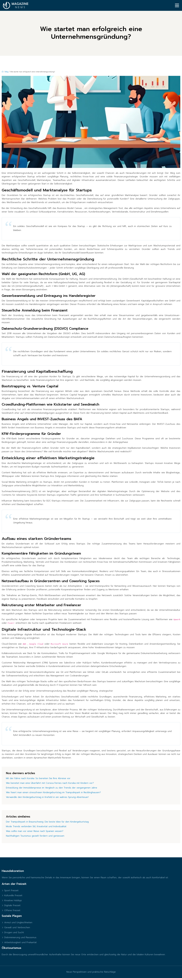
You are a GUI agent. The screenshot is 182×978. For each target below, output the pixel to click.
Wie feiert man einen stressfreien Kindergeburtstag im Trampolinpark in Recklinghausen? (53, 792)
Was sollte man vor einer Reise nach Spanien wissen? (34, 831)
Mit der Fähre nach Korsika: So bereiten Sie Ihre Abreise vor (38, 778)
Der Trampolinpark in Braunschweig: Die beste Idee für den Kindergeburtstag (47, 821)
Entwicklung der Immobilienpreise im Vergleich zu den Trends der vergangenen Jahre (51, 787)
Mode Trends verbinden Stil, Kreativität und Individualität (36, 826)
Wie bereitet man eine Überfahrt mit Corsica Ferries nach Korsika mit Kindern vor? (50, 783)
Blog (6, 72)
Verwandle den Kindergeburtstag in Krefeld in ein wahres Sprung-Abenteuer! (47, 797)
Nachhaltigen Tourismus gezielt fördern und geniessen (35, 835)
